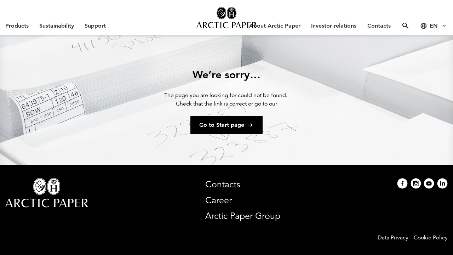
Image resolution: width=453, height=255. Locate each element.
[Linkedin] (442, 184)
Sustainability (56, 25)
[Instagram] (416, 184)
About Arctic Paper (274, 25)
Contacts (379, 25)
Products (17, 25)
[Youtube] (429, 184)
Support (95, 25)
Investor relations (333, 25)
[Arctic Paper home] (226, 17)
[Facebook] (402, 184)
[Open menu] (405, 26)
